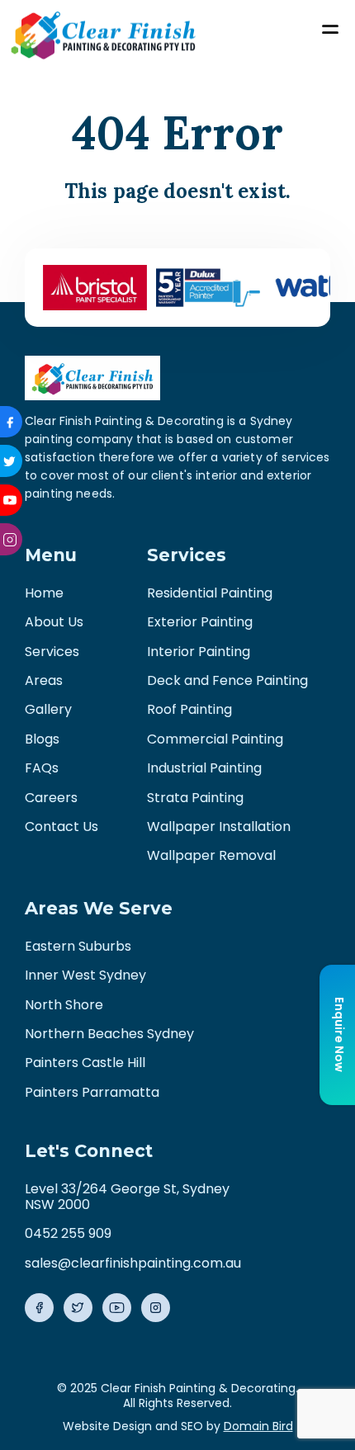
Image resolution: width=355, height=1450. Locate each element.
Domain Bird (258, 1426)
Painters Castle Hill (85, 1062)
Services (52, 651)
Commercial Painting (215, 739)
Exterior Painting (200, 621)
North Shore (64, 1004)
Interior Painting (198, 651)
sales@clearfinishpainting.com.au (133, 1263)
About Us (54, 621)
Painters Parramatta (92, 1092)
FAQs (42, 767)
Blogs (42, 739)
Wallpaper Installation (219, 826)
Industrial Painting (204, 767)
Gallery (48, 709)
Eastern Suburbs (78, 946)
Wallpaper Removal (211, 855)
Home (44, 592)
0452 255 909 (68, 1233)
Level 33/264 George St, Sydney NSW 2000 (127, 1196)
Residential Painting (209, 592)
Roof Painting (189, 709)
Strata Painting (195, 797)
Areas (44, 680)
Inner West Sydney (85, 975)
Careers (51, 797)
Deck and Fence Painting (227, 680)
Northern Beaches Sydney (109, 1033)
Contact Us (61, 826)
